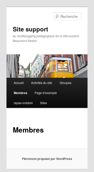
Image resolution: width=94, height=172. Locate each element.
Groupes (65, 82)
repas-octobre (23, 103)
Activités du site (41, 82)
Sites (43, 103)
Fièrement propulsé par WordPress (47, 158)
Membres (20, 93)
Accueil (19, 82)
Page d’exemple (46, 93)
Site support (30, 29)
